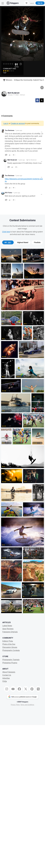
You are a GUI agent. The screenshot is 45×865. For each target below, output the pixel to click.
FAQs (4, 681)
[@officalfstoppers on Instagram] (7, 689)
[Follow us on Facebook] (19, 689)
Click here (6, 231)
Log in (5, 123)
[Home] (13, 3)
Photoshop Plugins (9, 662)
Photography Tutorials (10, 659)
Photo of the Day (8, 644)
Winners (8, 80)
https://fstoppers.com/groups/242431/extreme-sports (24, 179)
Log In (32, 3)
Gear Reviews (7, 628)
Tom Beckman (9, 130)
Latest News (7, 625)
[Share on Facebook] (37, 100)
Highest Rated (22, 242)
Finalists (37, 242)
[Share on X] (42, 100)
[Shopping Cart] (26, 3)
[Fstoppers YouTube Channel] (13, 689)
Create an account (18, 123)
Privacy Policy (15, 705)
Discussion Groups (9, 647)
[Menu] (2, 3)
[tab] (8, 242)
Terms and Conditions (27, 705)
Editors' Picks (7, 641)
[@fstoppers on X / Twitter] (25, 689)
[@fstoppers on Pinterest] (32, 689)
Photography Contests (11, 650)
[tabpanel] (22, 431)
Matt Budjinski (13, 92)
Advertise (6, 678)
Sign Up (40, 3)
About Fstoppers (8, 672)
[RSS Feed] (38, 689)
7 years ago (18, 130)
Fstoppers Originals (10, 631)
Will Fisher (8, 193)
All (7, 242)
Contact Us (6, 675)
